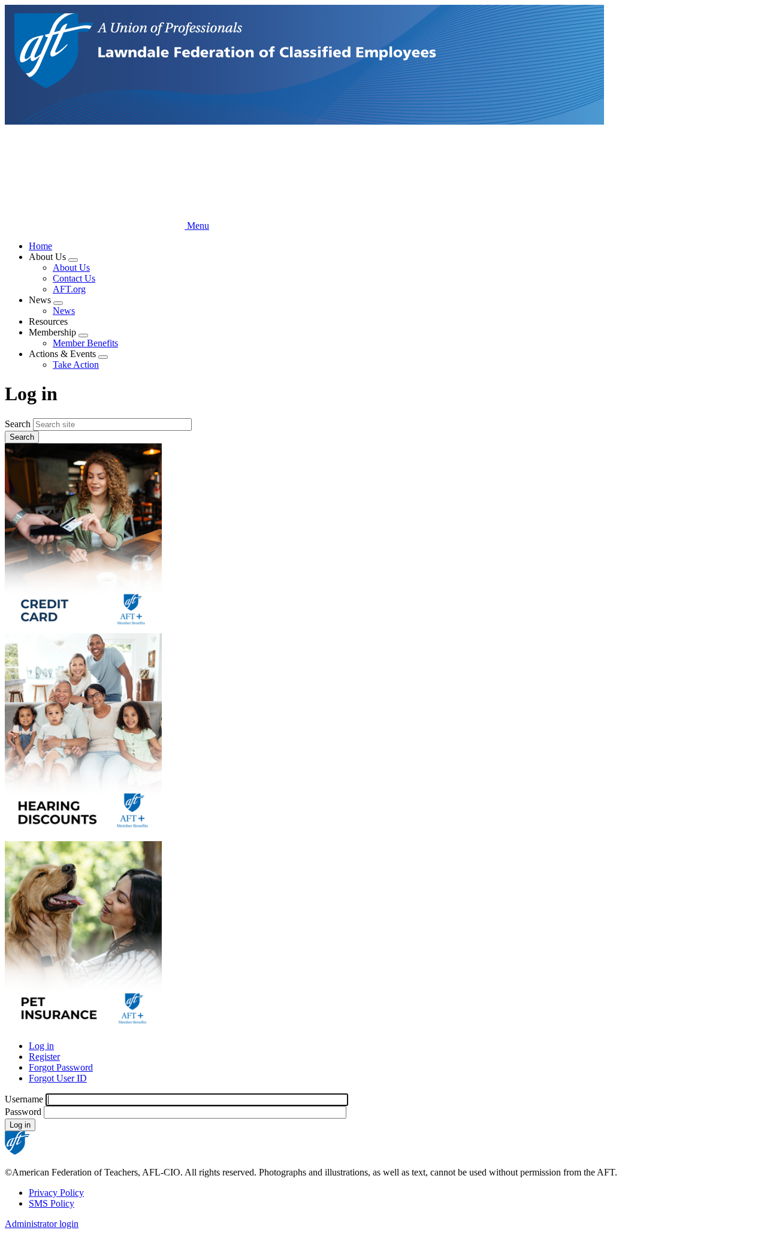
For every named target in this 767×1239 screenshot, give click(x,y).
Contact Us (74, 278)
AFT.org (69, 289)
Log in (41, 1046)
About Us (71, 267)
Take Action (76, 364)
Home (40, 246)
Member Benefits (85, 343)
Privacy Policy (56, 1192)
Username (24, 1099)
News (64, 311)
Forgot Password (61, 1067)
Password (23, 1112)
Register (44, 1056)
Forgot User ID (58, 1078)
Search (18, 424)
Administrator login (41, 1224)
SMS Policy (51, 1203)
